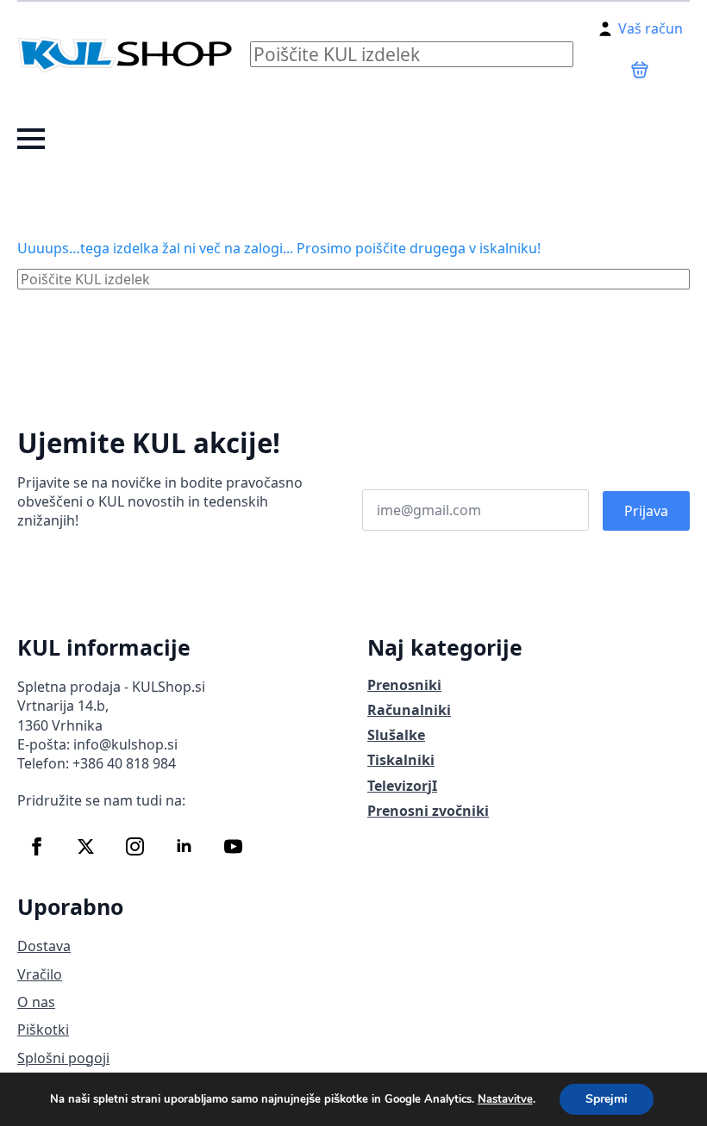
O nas (36, 1001)
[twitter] (85, 846)
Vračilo (39, 974)
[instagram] (135, 846)
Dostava (44, 945)
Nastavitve (505, 1099)
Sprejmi (606, 1099)
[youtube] (233, 846)
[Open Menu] (31, 138)
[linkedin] (184, 846)
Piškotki (43, 1029)
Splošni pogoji (63, 1057)
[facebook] (36, 846)
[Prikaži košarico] (640, 70)
